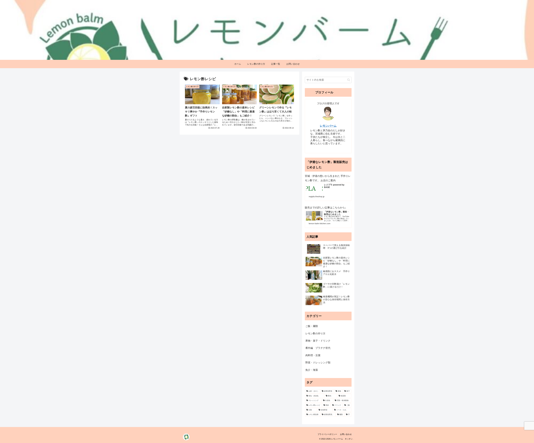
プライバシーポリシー (327, 434)
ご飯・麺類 (311, 326)
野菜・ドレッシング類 (317, 362)
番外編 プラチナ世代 (317, 348)
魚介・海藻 (311, 370)
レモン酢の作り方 (315, 333)
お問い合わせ (346, 434)
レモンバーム (328, 125)
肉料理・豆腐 (312, 355)
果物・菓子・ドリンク (317, 340)
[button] (348, 80)
